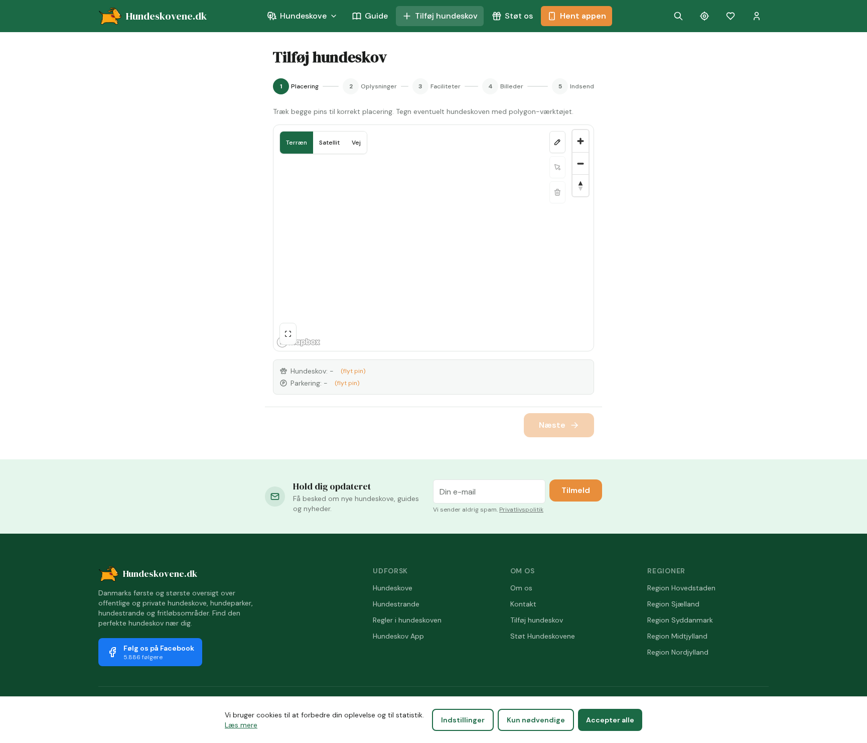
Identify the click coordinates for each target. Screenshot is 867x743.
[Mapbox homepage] (298, 342)
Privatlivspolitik (521, 510)
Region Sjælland (673, 603)
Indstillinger (463, 719)
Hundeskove (303, 16)
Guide (376, 16)
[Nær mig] (704, 16)
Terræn (296, 143)
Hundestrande (396, 603)
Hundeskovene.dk (160, 573)
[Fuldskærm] (288, 334)
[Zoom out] (580, 163)
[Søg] (678, 16)
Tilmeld (575, 490)
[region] (433, 238)
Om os (521, 587)
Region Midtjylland (677, 636)
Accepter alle (610, 719)
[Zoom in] (580, 141)
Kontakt (523, 603)
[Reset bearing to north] (580, 185)
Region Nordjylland (677, 652)
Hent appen (583, 16)
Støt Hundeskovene (542, 636)
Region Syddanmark (680, 620)
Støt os (519, 16)
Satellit (329, 143)
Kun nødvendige (536, 719)
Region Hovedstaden (681, 587)
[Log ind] (757, 16)
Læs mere (241, 724)
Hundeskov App (398, 636)
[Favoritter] (730, 16)
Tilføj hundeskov (446, 16)
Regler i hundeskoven (407, 620)
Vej (356, 143)
